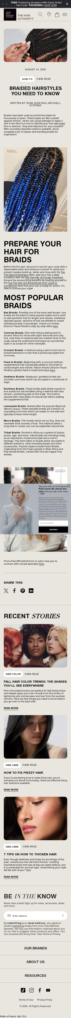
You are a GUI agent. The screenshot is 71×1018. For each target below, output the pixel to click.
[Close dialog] (68, 485)
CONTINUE (53, 529)
